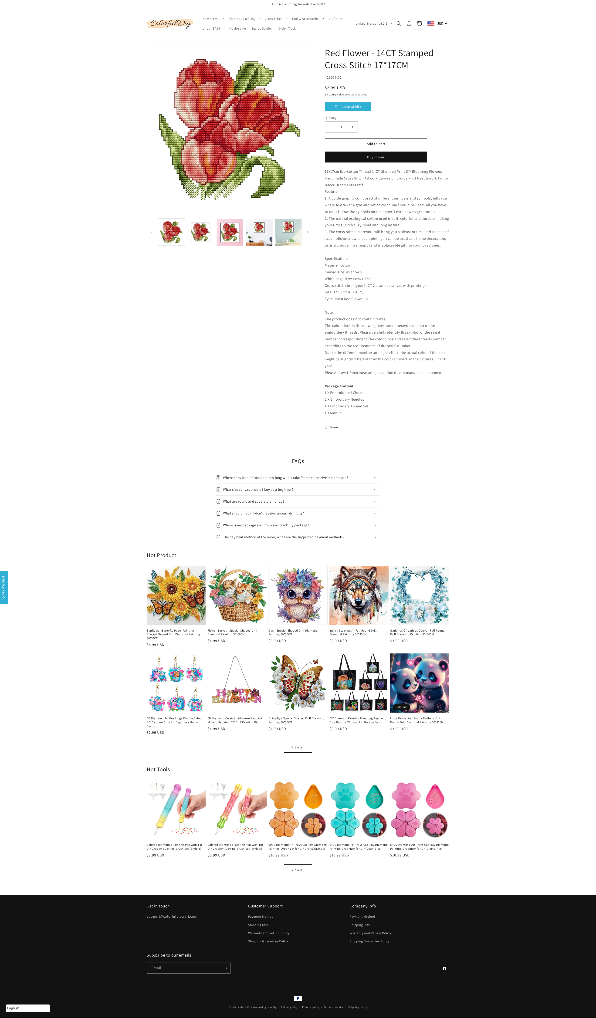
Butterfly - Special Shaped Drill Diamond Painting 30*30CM (296, 720)
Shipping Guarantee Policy (268, 941)
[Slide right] (308, 232)
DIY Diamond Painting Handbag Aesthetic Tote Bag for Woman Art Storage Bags (357, 720)
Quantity (330, 118)
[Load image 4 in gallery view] (259, 232)
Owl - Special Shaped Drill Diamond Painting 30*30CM (293, 632)
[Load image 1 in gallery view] (171, 232)
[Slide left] (152, 232)
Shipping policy (358, 1007)
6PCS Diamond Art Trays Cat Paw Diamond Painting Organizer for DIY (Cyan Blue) (358, 847)
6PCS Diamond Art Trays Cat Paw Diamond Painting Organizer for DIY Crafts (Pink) (419, 847)
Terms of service (334, 1007)
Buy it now (376, 157)
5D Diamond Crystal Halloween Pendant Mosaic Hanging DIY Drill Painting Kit (235, 720)
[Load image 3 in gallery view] (230, 232)
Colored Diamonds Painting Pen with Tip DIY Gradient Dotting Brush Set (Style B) (174, 847)
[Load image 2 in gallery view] (200, 232)
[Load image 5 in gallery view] (288, 232)
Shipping (331, 94)
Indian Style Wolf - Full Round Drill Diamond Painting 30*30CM (353, 632)
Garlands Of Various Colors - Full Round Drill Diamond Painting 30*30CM (417, 632)
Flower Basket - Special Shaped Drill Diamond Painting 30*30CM (232, 632)
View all (298, 747)
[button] (213, 19)
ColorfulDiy (245, 1007)
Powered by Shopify (265, 1007)
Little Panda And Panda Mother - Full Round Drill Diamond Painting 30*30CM (417, 720)
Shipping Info (258, 925)
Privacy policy (310, 1007)
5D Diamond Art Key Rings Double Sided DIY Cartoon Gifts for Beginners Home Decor (174, 722)
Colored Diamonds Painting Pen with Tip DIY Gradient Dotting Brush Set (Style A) (235, 847)
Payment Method (261, 916)
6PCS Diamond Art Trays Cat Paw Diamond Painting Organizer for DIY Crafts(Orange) (297, 847)
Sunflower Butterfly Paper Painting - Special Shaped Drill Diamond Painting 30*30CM (173, 634)
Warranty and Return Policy (269, 933)
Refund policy (289, 1007)
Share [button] (333, 427)
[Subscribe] (225, 968)
